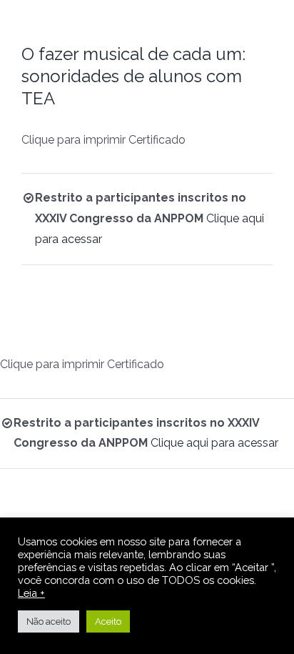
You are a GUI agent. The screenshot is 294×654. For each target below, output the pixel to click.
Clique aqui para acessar (214, 443)
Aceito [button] (108, 621)
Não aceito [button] (48, 621)
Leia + (31, 593)
